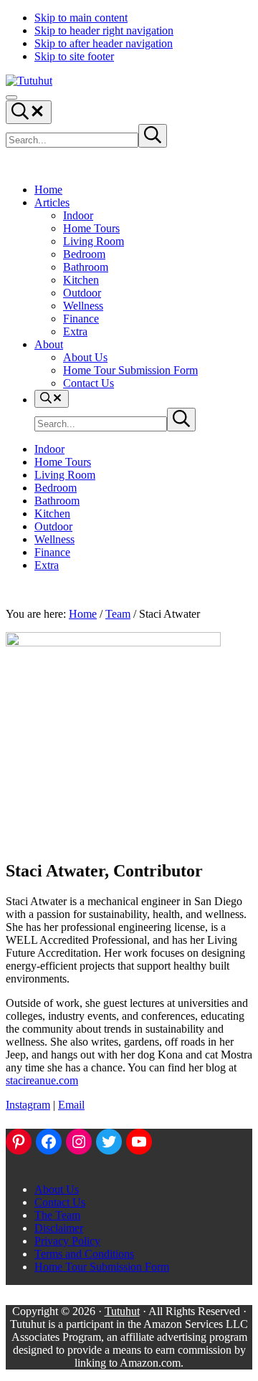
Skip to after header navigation (103, 43)
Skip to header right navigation (103, 30)
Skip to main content (81, 17)
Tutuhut (122, 1311)
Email (71, 1105)
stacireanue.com (42, 1080)
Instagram (28, 1105)
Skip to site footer (74, 56)
